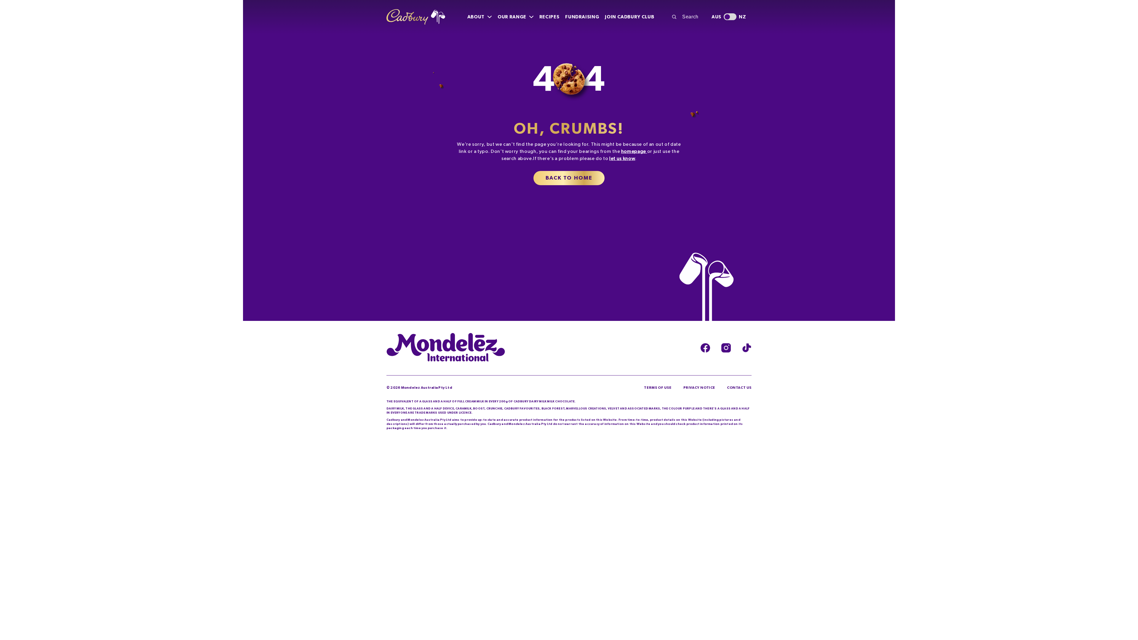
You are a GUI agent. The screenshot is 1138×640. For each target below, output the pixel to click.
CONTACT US (739, 387)
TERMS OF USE (657, 387)
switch (730, 16)
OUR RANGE (512, 17)
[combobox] (688, 16)
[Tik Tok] (747, 348)
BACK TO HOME (569, 178)
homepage (633, 151)
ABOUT (476, 17)
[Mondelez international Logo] (445, 348)
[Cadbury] (415, 17)
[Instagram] (726, 348)
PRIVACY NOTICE (699, 387)
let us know (622, 158)
